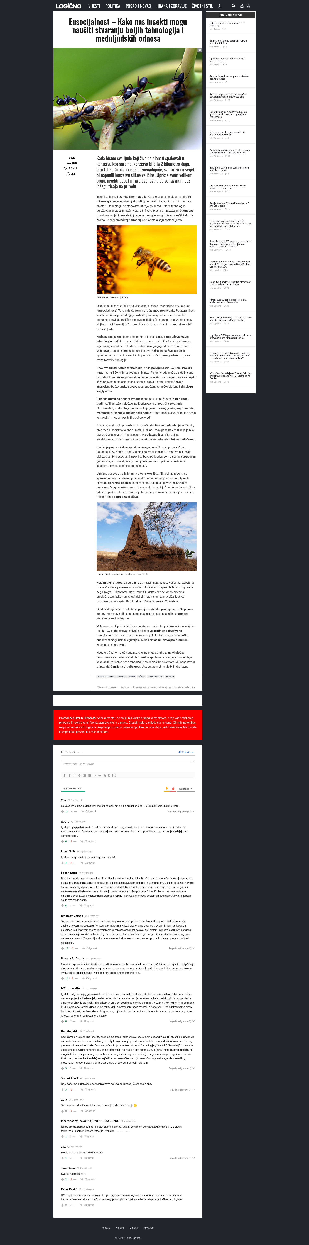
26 (228, 209)
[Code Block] (99, 775)
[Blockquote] (94, 775)
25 (229, 156)
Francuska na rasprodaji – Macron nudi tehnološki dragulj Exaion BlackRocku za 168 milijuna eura (231, 264)
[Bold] (64, 775)
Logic (72, 157)
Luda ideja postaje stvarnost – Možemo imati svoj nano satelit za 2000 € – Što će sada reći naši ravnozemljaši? (230, 355)
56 (228, 362)
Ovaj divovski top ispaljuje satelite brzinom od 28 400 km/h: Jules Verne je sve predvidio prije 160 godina (230, 223)
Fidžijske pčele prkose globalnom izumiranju (227, 24)
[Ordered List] (84, 775)
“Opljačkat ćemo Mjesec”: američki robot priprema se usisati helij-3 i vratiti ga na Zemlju (231, 376)
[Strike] (79, 775)
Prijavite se (187, 752)
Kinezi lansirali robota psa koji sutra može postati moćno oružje (228, 301)
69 (228, 341)
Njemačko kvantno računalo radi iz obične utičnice (227, 59)
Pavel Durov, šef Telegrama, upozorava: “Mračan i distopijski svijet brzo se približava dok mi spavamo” (230, 244)
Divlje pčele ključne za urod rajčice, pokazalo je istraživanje (228, 186)
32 (228, 288)
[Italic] (69, 775)
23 (228, 306)
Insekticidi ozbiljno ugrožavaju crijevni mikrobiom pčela (229, 169)
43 (73, 174)
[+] (114, 775)
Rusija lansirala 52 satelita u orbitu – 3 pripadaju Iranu (229, 204)
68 (230, 250)
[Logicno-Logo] (69, 6)
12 (229, 100)
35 (228, 323)
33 (228, 382)
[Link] (104, 775)
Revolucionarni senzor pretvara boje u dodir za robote (229, 77)
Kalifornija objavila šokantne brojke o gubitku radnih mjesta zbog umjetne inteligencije (228, 114)
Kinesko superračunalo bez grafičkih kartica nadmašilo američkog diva (228, 95)
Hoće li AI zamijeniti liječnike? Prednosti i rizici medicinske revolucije (230, 283)
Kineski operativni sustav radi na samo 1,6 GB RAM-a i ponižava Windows (230, 151)
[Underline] (74, 775)
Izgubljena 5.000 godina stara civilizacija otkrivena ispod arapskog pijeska (230, 336)
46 (228, 229)
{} (109, 775)
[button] (233, 6)
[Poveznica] (242, 6)
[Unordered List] (89, 775)
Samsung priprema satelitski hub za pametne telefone (228, 42)
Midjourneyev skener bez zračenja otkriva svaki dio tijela (227, 133)
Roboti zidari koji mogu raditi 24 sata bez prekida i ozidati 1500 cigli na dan (231, 318)
